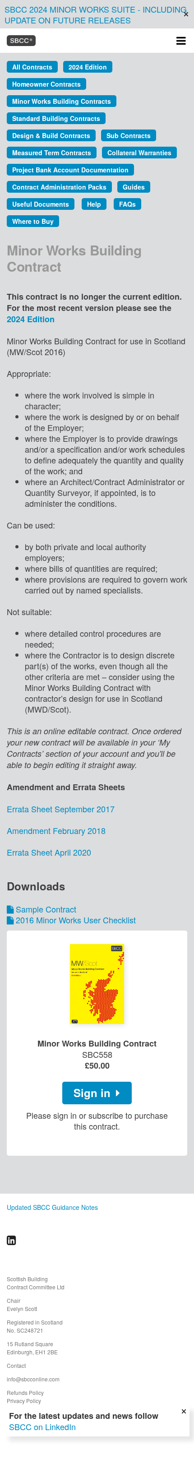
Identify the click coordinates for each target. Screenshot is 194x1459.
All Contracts (32, 66)
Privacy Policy (24, 1400)
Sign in (94, 1092)
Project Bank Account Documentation (70, 169)
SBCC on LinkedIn (42, 1426)
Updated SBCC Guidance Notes (52, 1207)
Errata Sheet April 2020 (49, 852)
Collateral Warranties (139, 152)
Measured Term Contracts (51, 152)
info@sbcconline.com (33, 1379)
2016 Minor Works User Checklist (76, 920)
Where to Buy (33, 221)
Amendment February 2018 (56, 830)
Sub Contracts (128, 135)
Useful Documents (40, 203)
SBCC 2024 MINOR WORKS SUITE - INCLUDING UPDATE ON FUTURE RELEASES (96, 14)
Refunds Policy (25, 1392)
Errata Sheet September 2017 (61, 809)
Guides (134, 186)
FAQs (127, 203)
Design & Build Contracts (51, 135)
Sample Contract (46, 909)
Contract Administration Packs (59, 186)
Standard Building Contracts (56, 118)
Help (94, 203)
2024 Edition (88, 66)
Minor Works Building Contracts (61, 101)
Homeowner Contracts (46, 83)
